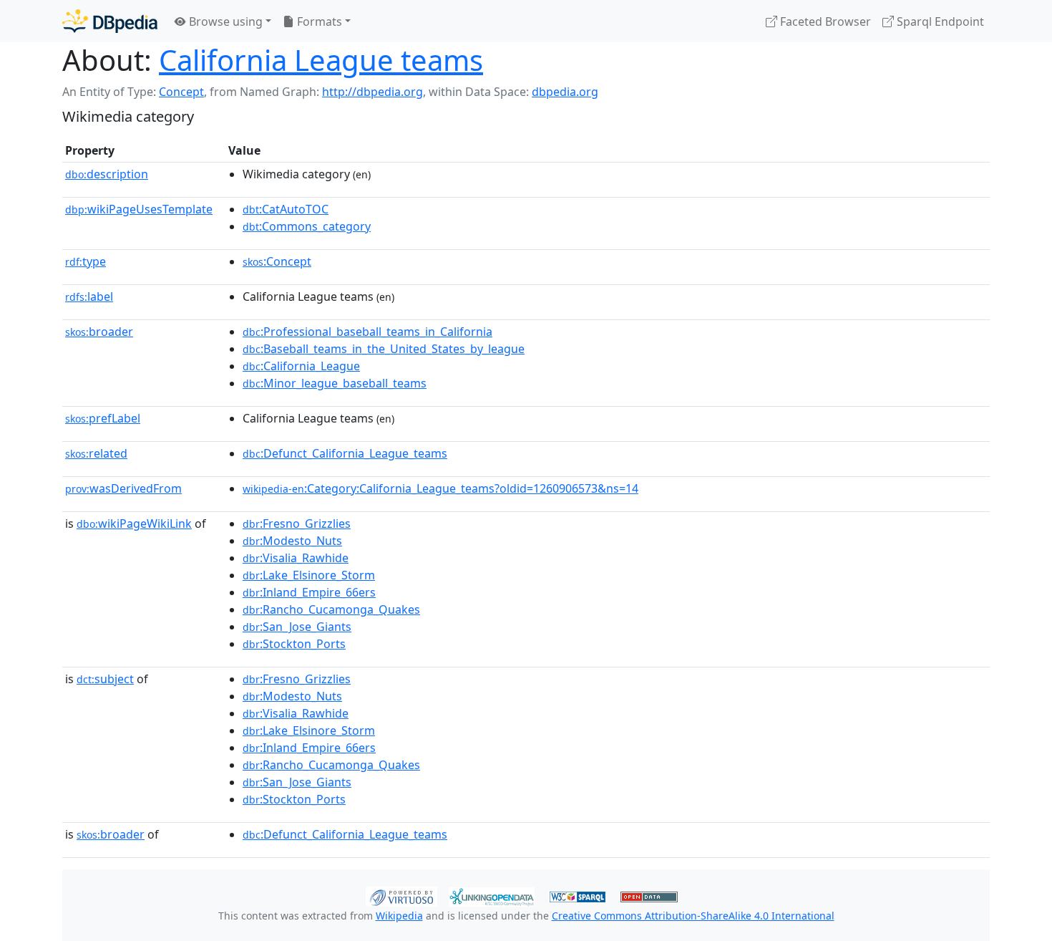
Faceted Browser (824, 21)
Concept (181, 92)
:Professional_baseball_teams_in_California (367, 331)
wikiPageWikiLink (134, 523)
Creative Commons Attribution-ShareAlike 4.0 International (693, 915)
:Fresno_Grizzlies (297, 523)
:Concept (277, 261)
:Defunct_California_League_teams (345, 453)
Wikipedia (399, 915)
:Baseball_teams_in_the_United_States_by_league (384, 349)
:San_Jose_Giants (297, 626)
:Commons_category (307, 226)
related (96, 453)
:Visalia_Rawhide (296, 558)
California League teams (321, 59)
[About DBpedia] (109, 21)
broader (99, 331)
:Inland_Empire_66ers (309, 592)
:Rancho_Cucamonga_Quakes (331, 609)
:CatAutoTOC (285, 209)
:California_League (301, 366)
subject (105, 679)
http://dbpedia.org (372, 92)
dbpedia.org (565, 92)
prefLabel (102, 418)
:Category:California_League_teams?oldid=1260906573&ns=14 (440, 488)
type (85, 261)
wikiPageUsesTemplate (139, 209)
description (106, 174)
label (89, 296)
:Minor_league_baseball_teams (335, 383)
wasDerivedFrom (123, 488)
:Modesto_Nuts (292, 541)
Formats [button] (318, 21)
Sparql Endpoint (939, 21)
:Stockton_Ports (294, 644)
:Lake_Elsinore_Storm (309, 575)
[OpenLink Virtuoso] (401, 895)
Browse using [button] (224, 21)
